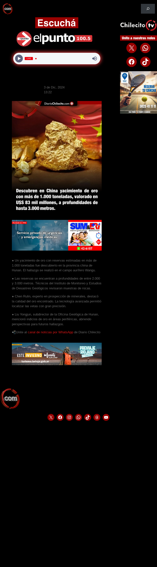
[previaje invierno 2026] (57, 364)
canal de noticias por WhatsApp (50, 332)
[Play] (19, 59)
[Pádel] (138, 113)
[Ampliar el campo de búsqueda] (148, 9)
